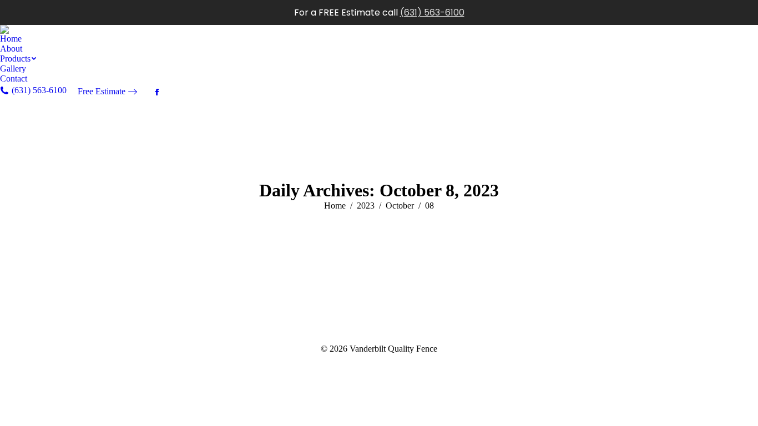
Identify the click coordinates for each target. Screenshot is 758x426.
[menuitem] (11, 39)
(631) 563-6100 (432, 12)
